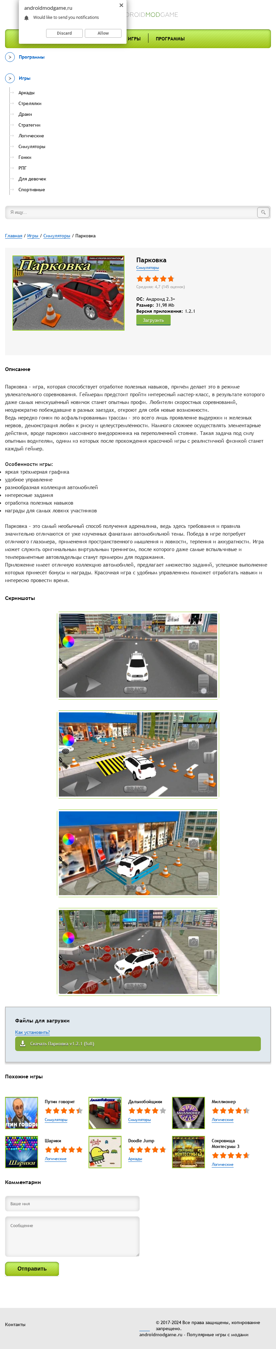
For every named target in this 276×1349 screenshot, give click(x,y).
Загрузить (153, 320)
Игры (134, 39)
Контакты (15, 1324)
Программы (170, 39)
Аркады (135, 1159)
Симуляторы (147, 268)
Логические (223, 1120)
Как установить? (32, 1032)
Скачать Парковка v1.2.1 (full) (62, 1044)
